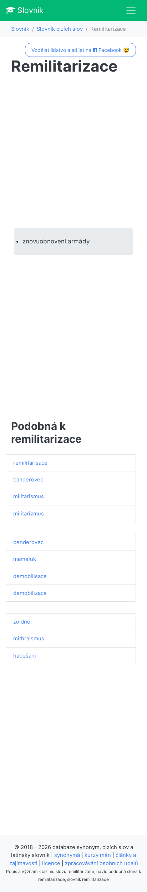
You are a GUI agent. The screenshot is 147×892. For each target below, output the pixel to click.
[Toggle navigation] (131, 10)
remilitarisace (30, 463)
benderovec (28, 542)
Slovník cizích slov (60, 29)
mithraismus (28, 638)
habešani (24, 656)
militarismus (28, 496)
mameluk (24, 559)
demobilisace (30, 576)
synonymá (67, 855)
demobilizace (30, 593)
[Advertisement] (73, 152)
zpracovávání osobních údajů (101, 863)
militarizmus (28, 513)
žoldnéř (22, 622)
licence (51, 863)
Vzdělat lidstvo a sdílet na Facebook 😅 (80, 50)
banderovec (28, 479)
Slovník (29, 10)
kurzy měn (98, 855)
